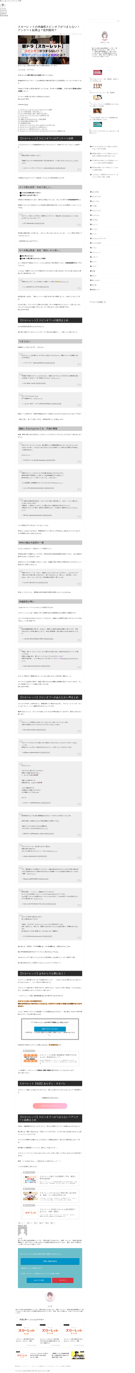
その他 (94, 206)
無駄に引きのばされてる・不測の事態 (32, 119)
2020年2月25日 (50, 460)
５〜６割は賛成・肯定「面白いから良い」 (33, 113)
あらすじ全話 (39, 1280)
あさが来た (95, 192)
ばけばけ (95, 220)
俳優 (93, 271)
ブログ (94, 266)
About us (3, 12)
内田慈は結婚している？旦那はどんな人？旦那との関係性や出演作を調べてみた (105, 155)
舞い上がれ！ (96, 280)
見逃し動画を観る (50, 1261)
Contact (3, 8)
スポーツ (95, 257)
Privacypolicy (18, 1370)
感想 (48, 1223)
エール (94, 234)
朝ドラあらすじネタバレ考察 (10, 1)
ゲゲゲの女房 (96, 243)
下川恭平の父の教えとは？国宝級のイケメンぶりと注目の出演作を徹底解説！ (105, 162)
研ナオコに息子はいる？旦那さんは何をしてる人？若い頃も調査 (105, 148)
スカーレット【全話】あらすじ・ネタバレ (33, 129)
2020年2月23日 (56, 403)
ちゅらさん (95, 215)
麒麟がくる (95, 289)
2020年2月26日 (60, 168)
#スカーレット (70, 160)
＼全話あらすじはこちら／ (50, 1097)
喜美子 (42, 1223)
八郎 (36, 1223)
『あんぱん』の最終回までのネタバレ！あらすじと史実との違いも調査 (105, 176)
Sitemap (3, 10)
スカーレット (22, 23)
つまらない (23, 117)
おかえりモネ (96, 196)
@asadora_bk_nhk (67, 658)
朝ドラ (53, 1223)
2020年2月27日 (39, 223)
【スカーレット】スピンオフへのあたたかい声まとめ (36, 125)
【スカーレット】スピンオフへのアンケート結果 (35, 109)
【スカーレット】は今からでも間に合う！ (33, 127)
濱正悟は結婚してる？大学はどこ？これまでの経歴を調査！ (105, 169)
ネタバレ (30, 1223)
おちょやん (95, 201)
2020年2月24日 (47, 515)
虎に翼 (94, 285)
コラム (94, 248)
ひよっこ (95, 224)
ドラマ (2, 7)
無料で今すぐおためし (50, 1029)
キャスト (63, 1280)
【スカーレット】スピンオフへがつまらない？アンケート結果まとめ (41, 131)
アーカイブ (93, 302)
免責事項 (3, 14)
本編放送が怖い (24, 123)
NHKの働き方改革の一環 (27, 121)
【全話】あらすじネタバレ (50, 1106)
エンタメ (95, 229)
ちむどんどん (96, 210)
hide (26, 104)
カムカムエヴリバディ (99, 238)
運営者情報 (4, 15)
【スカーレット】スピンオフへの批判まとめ (33, 115)
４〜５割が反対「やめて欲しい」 (30, 111)
